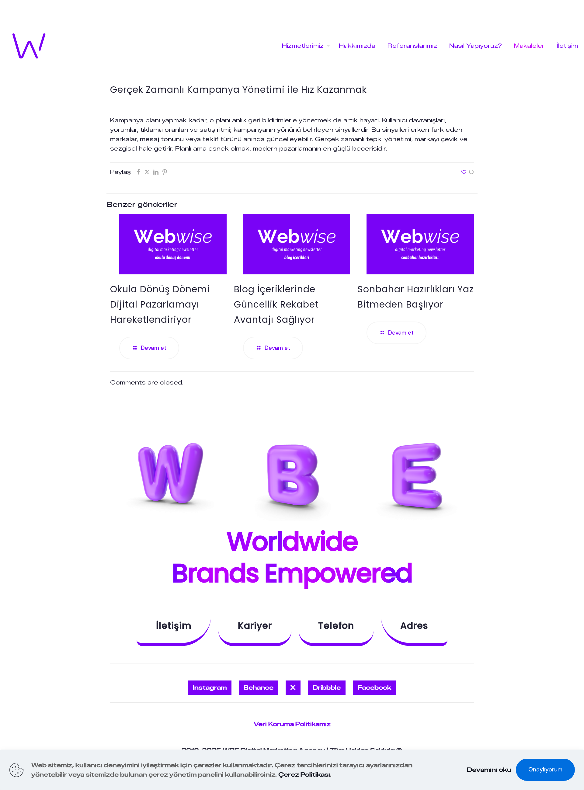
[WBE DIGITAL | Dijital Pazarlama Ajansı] (29, 46)
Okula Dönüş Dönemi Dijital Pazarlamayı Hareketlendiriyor (160, 304)
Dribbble (327, 687)
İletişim (174, 625)
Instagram (210, 687)
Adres (414, 625)
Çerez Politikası (304, 774)
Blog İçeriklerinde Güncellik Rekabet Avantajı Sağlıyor (276, 304)
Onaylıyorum (545, 769)
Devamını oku (489, 769)
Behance (258, 687)
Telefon (336, 625)
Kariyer (255, 625)
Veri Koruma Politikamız (292, 724)
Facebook (374, 687)
